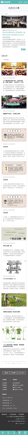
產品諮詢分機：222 (7, 403)
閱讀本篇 (23, 49)
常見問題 (4, 383)
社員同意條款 (13, 414)
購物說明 (6, 372)
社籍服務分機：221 (7, 400)
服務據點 (14, 372)
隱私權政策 (4, 414)
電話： (4, 397)
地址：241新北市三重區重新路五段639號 (16, 421)
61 (11, 363)
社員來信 (5, 146)
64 (18, 363)
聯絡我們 (4, 385)
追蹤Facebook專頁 (18, 385)
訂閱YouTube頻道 (18, 389)
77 (25, 363)
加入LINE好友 (17, 387)
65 (21, 363)
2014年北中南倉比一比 (9, 278)
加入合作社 (22, 372)
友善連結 (4, 389)
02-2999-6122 (7, 397)
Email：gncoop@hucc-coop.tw (9, 408)
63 (16, 363)
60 (8, 363)
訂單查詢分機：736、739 (8, 405)
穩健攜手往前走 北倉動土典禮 (11, 113)
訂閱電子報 (17, 383)
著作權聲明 (21, 414)
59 (6, 363)
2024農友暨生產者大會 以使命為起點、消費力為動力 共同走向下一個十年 (13, 82)
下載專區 (4, 387)
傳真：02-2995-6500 (20, 423)
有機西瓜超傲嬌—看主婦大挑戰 (11, 311)
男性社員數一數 (7, 245)
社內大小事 (12, 78)
